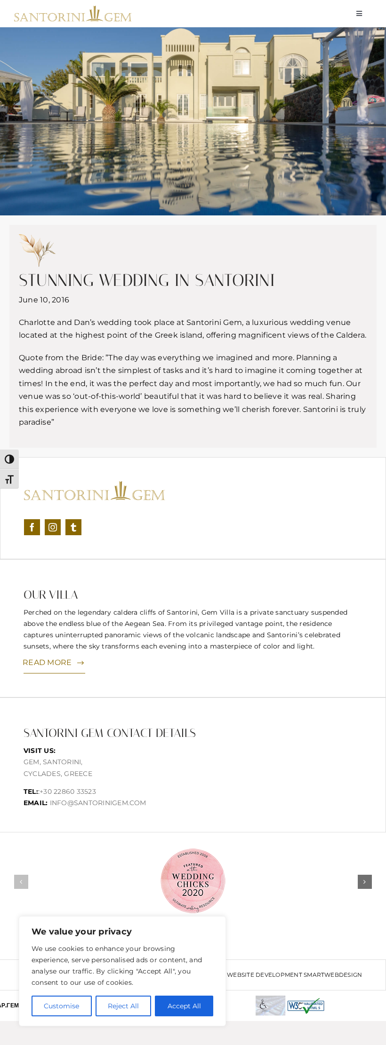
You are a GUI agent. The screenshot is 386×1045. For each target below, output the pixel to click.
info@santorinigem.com (98, 803)
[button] (21, 882)
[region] (122, 971)
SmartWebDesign (333, 974)
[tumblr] (73, 527)
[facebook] (32, 527)
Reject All (123, 1006)
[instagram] (53, 527)
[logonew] (73, 9)
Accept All (184, 1006)
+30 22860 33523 (68, 791)
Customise (61, 1006)
